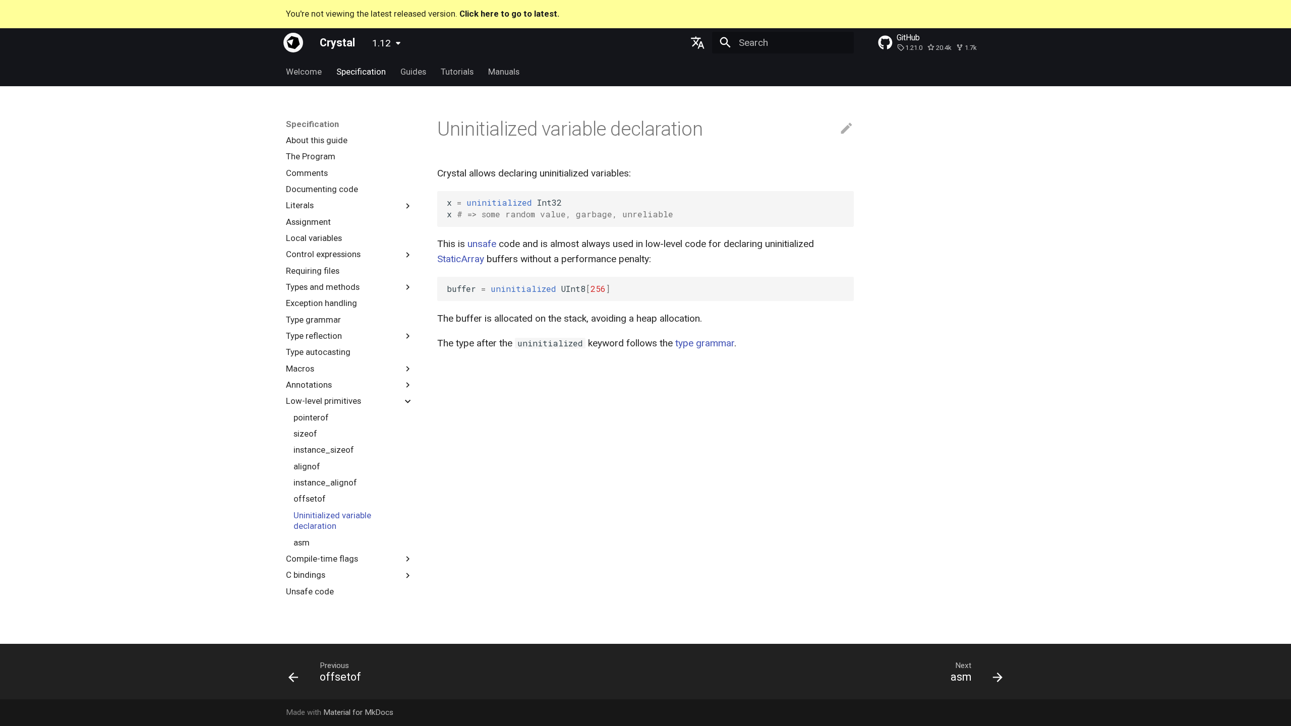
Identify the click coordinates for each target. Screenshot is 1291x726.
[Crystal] (293, 42)
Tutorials (457, 72)
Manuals (503, 72)
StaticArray (460, 259)
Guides (413, 72)
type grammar (704, 343)
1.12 (381, 43)
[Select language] (697, 42)
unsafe (481, 244)
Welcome (304, 72)
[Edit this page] (846, 129)
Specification (361, 72)
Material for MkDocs (358, 712)
